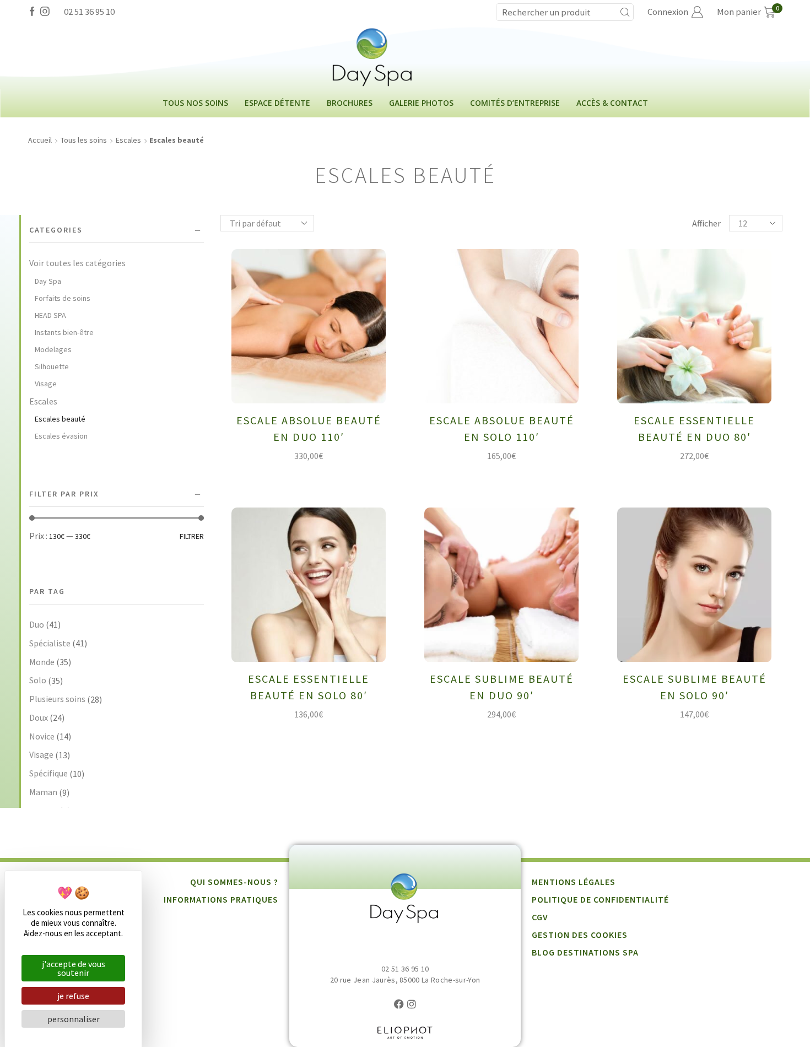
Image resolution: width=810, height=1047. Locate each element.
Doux (38, 717)
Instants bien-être (64, 332)
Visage (46, 383)
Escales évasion (61, 436)
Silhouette (52, 366)
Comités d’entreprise (515, 103)
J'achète (316, 386)
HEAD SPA (50, 315)
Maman (43, 791)
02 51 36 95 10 (89, 12)
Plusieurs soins (57, 698)
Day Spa (48, 281)
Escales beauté (60, 419)
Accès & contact (612, 103)
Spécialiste (50, 643)
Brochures (349, 103)
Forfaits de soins (62, 298)
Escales (128, 140)
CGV (540, 916)
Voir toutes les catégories (77, 262)
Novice (42, 736)
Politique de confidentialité (600, 899)
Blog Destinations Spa (585, 952)
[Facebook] (32, 12)
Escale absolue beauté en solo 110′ (501, 428)
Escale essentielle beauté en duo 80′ (694, 428)
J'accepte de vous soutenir (73, 968)
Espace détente (277, 103)
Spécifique (48, 773)
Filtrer (192, 536)
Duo (36, 624)
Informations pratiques (221, 899)
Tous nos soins (195, 103)
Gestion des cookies (580, 934)
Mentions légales (573, 881)
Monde (42, 661)
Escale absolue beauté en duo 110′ (308, 428)
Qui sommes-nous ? (234, 881)
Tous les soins (84, 140)
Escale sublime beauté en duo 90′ (502, 687)
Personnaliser (73, 1018)
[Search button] (625, 12)
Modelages (53, 349)
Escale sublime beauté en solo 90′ (694, 687)
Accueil (40, 140)
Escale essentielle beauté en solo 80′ (308, 687)
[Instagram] (45, 12)
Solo (37, 680)
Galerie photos (421, 103)
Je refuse (73, 995)
